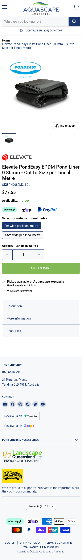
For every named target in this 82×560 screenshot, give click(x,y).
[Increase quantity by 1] (39, 254)
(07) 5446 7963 (53, 30)
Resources (14, 331)
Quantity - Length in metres (20, 245)
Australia (39, 506)
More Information (19, 318)
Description (14, 306)
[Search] (74, 21)
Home (6, 40)
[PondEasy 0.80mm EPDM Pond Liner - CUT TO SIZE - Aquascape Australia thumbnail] (9, 140)
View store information (20, 291)
